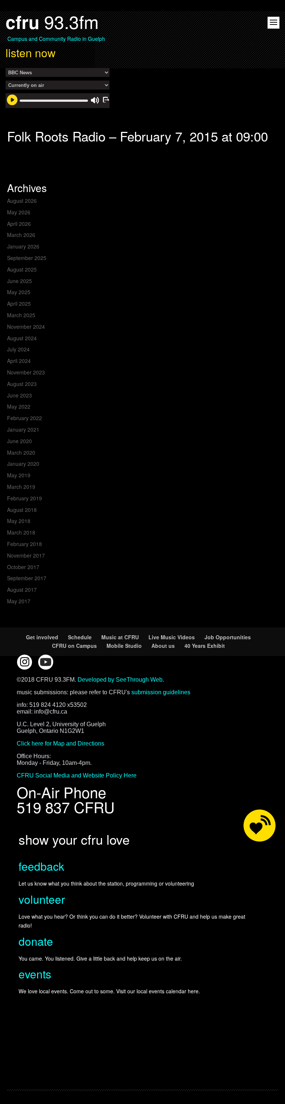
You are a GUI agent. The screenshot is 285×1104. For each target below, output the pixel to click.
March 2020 (21, 452)
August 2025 (22, 269)
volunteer (42, 899)
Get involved (42, 637)
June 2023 (19, 395)
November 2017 (26, 555)
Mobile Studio (124, 645)
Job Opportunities (227, 637)
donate (36, 941)
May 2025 (18, 292)
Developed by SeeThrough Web (120, 679)
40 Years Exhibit (204, 645)
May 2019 (18, 475)
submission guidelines (160, 692)
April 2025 (19, 303)
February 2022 (24, 418)
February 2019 (24, 498)
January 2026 (23, 246)
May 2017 (18, 601)
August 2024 (22, 338)
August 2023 (22, 383)
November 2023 (26, 372)
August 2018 (22, 509)
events (35, 974)
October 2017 (23, 567)
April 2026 (19, 223)
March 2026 (21, 234)
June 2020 (19, 441)
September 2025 (26, 258)
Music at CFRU (120, 637)
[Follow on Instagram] (24, 662)
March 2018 (21, 532)
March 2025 (21, 315)
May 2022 (18, 406)
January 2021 (23, 429)
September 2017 (26, 578)
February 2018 (24, 544)
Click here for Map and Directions (60, 743)
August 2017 (22, 589)
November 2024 (26, 326)
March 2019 (21, 486)
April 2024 (19, 360)
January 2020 (23, 463)
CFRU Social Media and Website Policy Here (77, 775)
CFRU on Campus (74, 645)
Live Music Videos (171, 637)
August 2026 (22, 200)
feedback (41, 866)
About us (163, 645)
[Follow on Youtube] (45, 662)
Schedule (80, 637)
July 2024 (18, 349)
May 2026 (18, 212)
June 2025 (19, 281)
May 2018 (18, 521)
